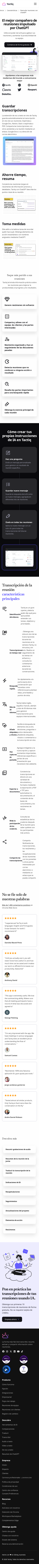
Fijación (5, 1389)
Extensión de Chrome (10, 1512)
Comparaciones (8, 1429)
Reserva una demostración (12, 1544)
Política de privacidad (10, 1482)
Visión (4, 1465)
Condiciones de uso (9, 1486)
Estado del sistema (9, 1540)
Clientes (5, 1473)
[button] (35, 3)
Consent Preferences (10, 1493)
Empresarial (7, 1397)
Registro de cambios (10, 1414)
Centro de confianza (10, 1490)
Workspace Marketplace (11, 1516)
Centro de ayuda (8, 1531)
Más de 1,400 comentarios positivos (16, 905)
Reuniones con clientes (11, 1409)
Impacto (5, 1469)
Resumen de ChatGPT (10, 1454)
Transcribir (6, 1437)
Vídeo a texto (7, 1445)
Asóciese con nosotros (11, 1508)
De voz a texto (7, 1450)
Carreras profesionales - (17, 1477)
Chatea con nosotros (10, 1535)
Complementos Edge (10, 1520)
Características (12, 10)
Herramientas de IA (9, 1425)
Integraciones (7, 1393)
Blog (4, 1504)
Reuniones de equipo (10, 1405)
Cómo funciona (8, 1384)
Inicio (2, 10)
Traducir (5, 1433)
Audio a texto (7, 1441)
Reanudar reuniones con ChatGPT (29, 11)
